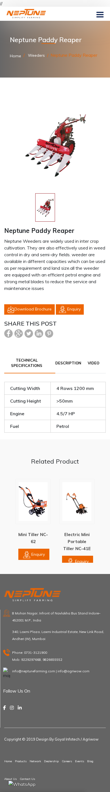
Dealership (51, 761)
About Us (10, 779)
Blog (90, 761)
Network (35, 761)
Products (21, 761)
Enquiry (73, 309)
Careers (67, 761)
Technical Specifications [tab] (26, 363)
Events (79, 761)
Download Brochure (33, 309)
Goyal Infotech (67, 739)
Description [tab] (68, 363)
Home (15, 55)
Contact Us (27, 779)
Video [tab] (93, 363)
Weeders (36, 55)
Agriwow (90, 739)
